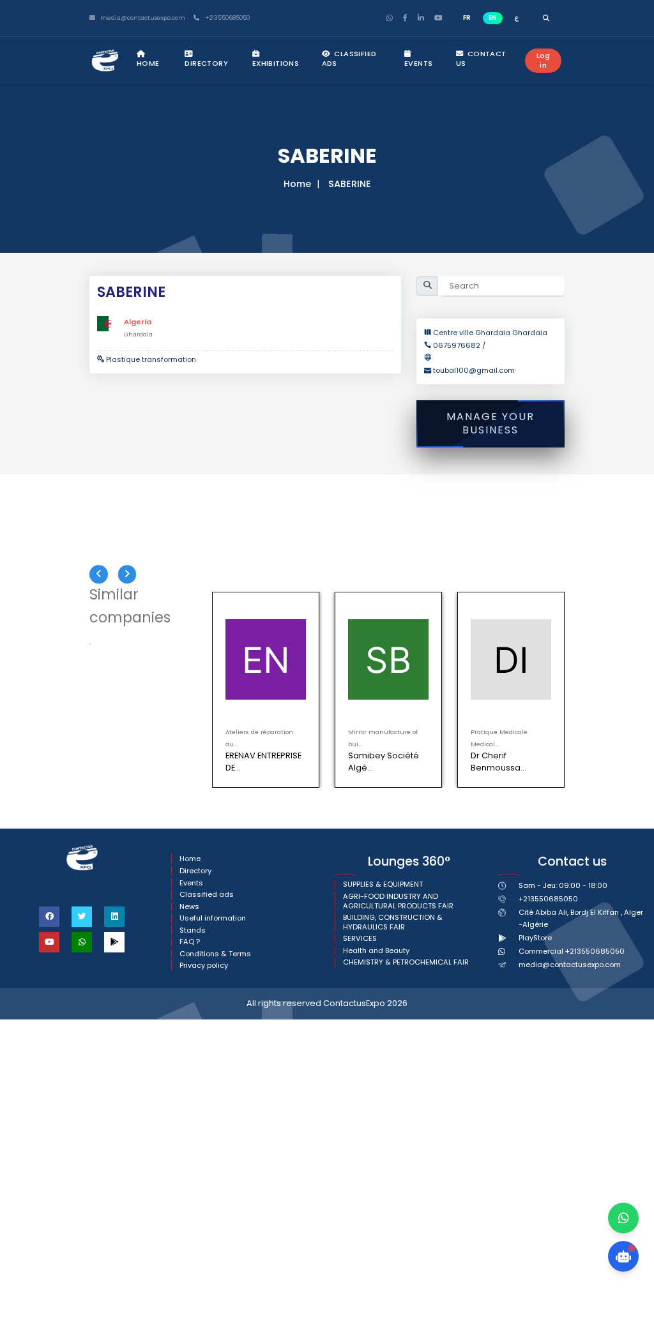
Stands (192, 930)
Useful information (212, 918)
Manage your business (490, 423)
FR (467, 17)
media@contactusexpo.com (570, 964)
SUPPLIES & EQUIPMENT (383, 884)
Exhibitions (275, 63)
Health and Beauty (376, 951)
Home (148, 63)
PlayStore (535, 938)
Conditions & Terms (215, 954)
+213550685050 (226, 18)
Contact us (481, 58)
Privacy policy (203, 965)
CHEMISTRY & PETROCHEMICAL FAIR (406, 962)
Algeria (137, 322)
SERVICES (360, 938)
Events (418, 63)
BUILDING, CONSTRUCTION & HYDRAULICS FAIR (393, 922)
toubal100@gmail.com (474, 370)
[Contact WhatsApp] (623, 1218)
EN (492, 17)
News (189, 907)
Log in (543, 60)
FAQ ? (189, 942)
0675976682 (457, 345)
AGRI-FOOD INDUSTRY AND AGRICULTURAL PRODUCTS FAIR (398, 901)
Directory (206, 63)
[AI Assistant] (623, 1256)
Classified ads (349, 58)
